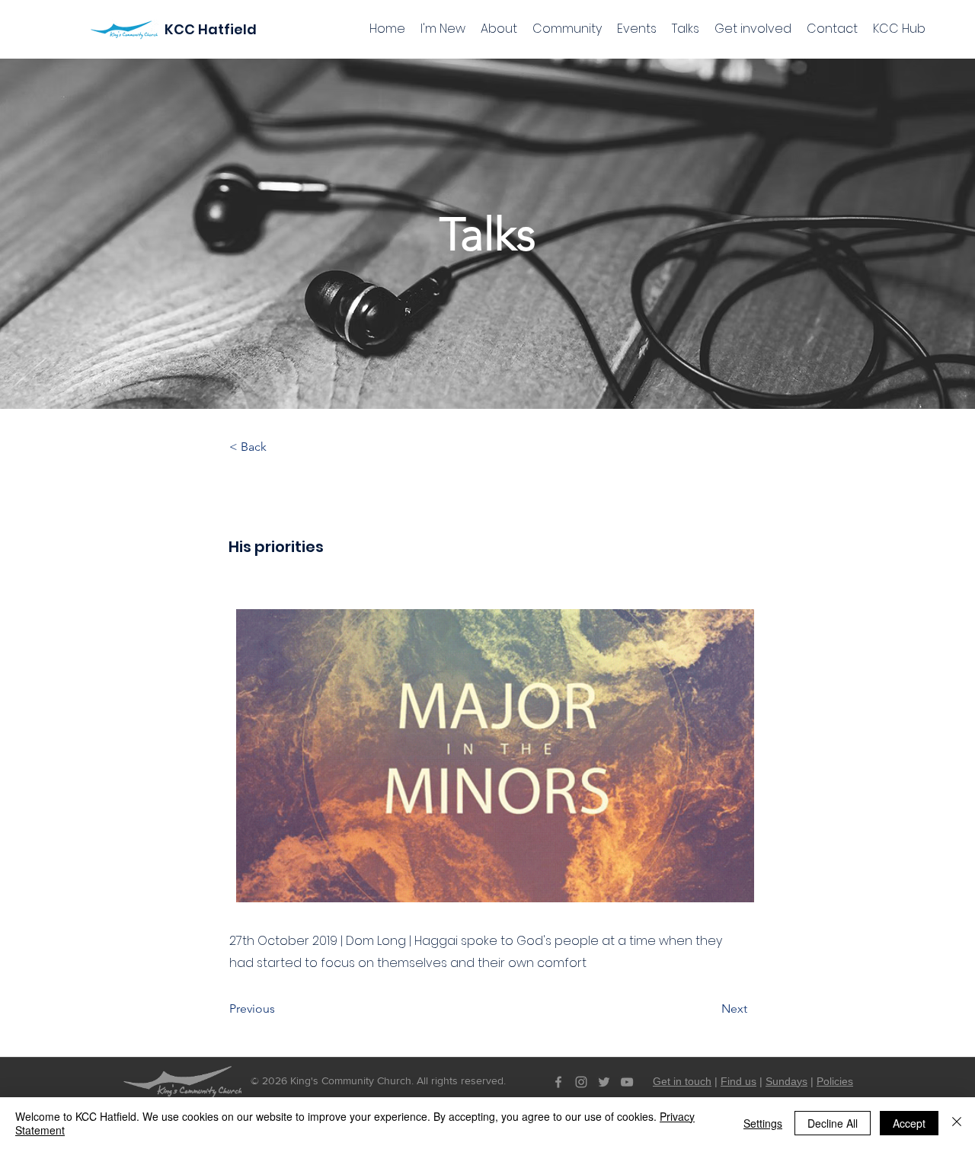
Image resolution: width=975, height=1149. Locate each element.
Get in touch (682, 1081)
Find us (738, 1081)
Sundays (786, 1081)
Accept (909, 1123)
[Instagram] (581, 1082)
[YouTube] (627, 1082)
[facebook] (558, 1082)
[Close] (957, 1123)
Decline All (832, 1123)
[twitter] (604, 1082)
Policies (835, 1081)
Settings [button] (762, 1123)
